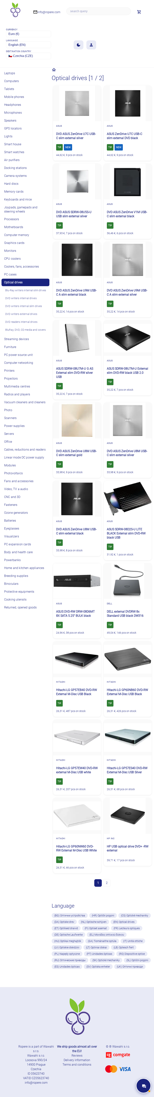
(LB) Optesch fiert (124, 947)
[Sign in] (91, 44)
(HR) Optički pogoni (103, 915)
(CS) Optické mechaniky (134, 915)
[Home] (54, 69)
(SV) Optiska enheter (98, 966)
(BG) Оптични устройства (69, 915)
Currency (11, 30)
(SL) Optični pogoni (137, 960)
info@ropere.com (36, 1082)
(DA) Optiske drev (64, 921)
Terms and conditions (77, 1064)
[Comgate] (118, 1059)
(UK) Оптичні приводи (130, 966)
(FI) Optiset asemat (96, 928)
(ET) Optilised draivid (66, 928)
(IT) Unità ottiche (133, 941)
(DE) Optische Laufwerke (68, 934)
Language (12, 40)
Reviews (77, 1055)
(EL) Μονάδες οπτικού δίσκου (106, 934)
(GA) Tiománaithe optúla (102, 941)
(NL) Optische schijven (93, 921)
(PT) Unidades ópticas (99, 953)
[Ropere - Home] (15, 11)
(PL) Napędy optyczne (67, 953)
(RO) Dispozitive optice (132, 953)
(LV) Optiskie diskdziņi (66, 947)
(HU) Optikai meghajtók (67, 941)
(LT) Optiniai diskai (96, 947)
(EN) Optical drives (123, 921)
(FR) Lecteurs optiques (127, 928)
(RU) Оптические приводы (70, 960)
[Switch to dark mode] (78, 44)
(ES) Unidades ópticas (67, 966)
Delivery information (77, 1060)
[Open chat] (143, 1085)
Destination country (18, 51)
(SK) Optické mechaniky (106, 960)
